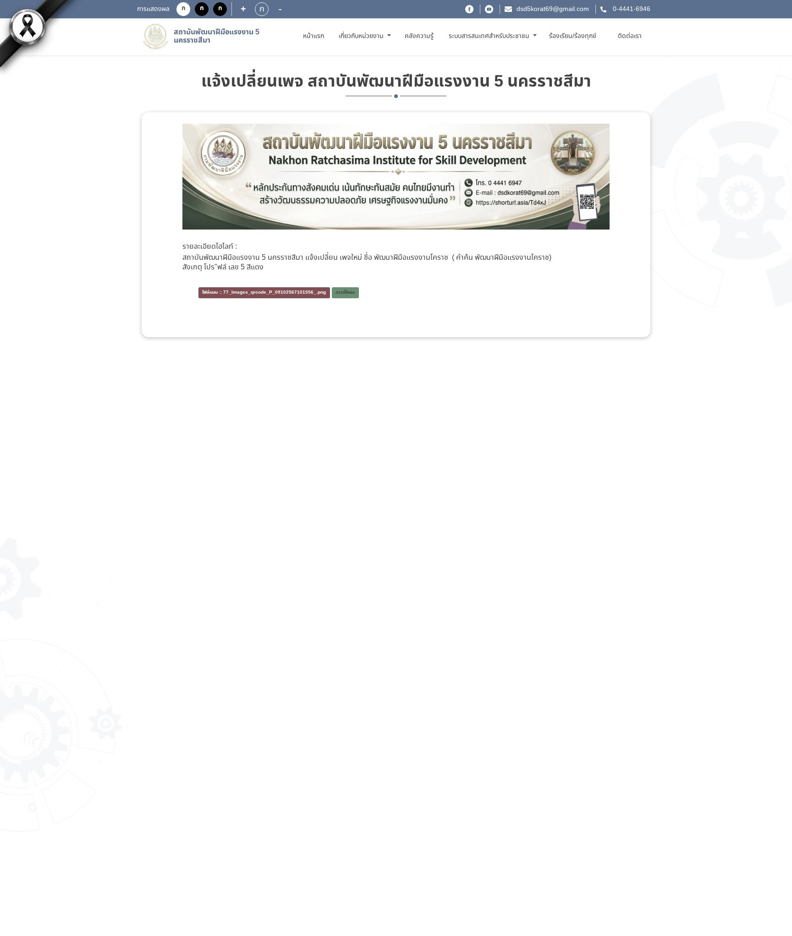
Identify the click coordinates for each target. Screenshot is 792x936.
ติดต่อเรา (630, 36)
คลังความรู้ (419, 36)
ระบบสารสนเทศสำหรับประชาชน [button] (490, 36)
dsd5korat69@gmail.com (553, 9)
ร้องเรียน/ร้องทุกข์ (572, 36)
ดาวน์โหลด (345, 292)
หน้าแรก (315, 36)
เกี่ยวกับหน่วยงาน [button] (362, 36)
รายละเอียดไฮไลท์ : (209, 247)
